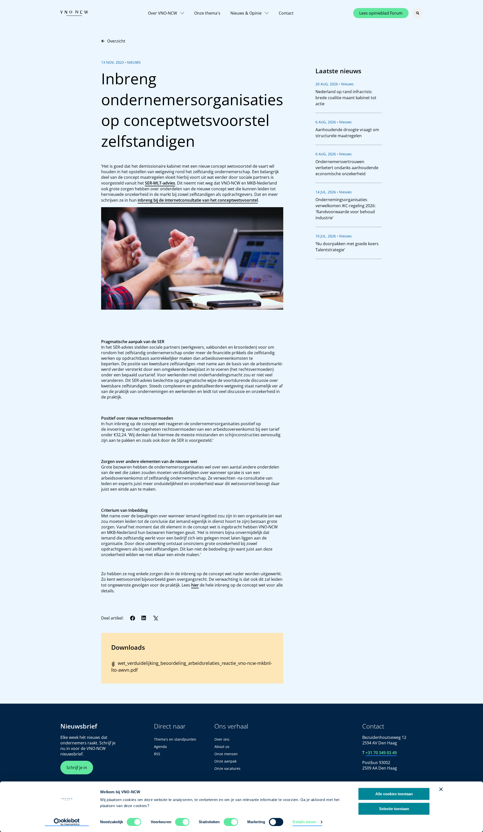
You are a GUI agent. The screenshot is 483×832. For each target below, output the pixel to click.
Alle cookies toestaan (394, 794)
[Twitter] (155, 618)
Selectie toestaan (394, 809)
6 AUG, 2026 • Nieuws (333, 122)
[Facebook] (132, 618)
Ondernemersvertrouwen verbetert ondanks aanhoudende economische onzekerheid (346, 167)
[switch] (182, 822)
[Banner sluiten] (441, 789)
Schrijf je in (76, 767)
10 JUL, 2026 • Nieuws (333, 236)
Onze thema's (207, 13)
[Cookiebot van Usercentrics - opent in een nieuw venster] (67, 822)
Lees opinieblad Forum (381, 13)
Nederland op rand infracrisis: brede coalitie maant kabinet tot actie (345, 97)
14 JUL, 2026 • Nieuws (333, 192)
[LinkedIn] (143, 618)
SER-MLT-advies (160, 183)
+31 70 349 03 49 (381, 752)
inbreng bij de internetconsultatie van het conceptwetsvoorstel (198, 200)
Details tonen (304, 822)
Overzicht (116, 41)
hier (195, 585)
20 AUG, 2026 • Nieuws (334, 84)
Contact (286, 13)
